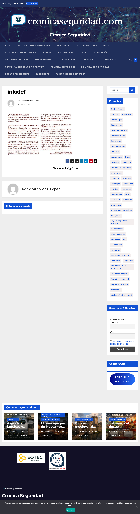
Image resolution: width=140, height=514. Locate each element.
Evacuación (128, 183)
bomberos (127, 114)
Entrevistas (66, 52)
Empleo (47, 52)
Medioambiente (118, 234)
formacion (126, 189)
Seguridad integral (119, 274)
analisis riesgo (117, 109)
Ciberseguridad (118, 136)
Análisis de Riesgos (117, 419)
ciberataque (116, 120)
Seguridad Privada (119, 284)
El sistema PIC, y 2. (63, 168)
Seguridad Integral (17, 74)
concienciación (118, 146)
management (117, 229)
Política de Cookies (62, 67)
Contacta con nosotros (21, 52)
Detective (126, 162)
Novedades (112, 60)
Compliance (116, 141)
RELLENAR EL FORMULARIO (122, 379)
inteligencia (116, 215)
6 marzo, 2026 (119, 431)
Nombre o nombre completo (118, 321)
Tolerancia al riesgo (119, 425)
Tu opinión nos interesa (70, 74)
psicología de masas (120, 255)
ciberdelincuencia (119, 130)
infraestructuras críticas (121, 210)
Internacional (44, 60)
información (116, 205)
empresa (115, 178)
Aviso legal (64, 45)
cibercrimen (116, 125)
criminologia (116, 157)
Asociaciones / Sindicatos (34, 45)
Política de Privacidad (95, 67)
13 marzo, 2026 (85, 431)
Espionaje (126, 178)
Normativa (115, 239)
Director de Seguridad (121, 167)
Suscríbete (42, 74)
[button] (130, 59)
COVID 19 (115, 151)
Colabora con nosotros (93, 45)
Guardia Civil (116, 194)
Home (8, 45)
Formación (101, 52)
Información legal (17, 60)
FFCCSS (83, 52)
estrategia (115, 183)
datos (127, 157)
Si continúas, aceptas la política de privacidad (122, 342)
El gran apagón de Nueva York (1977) (53, 426)
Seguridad (128, 260)
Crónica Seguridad (70, 35)
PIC (124, 239)
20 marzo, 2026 (51, 431)
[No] (136, 506)
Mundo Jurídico (68, 60)
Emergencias (116, 173)
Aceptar (70, 510)
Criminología (13, 419)
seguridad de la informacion (118, 267)
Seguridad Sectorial (50, 419)
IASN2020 (115, 199)
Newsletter (91, 60)
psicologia (115, 250)
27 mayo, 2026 (17, 431)
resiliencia (115, 260)
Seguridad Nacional (120, 279)
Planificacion (116, 244)
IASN (127, 194)
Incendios (127, 199)
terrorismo (116, 290)
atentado (115, 114)
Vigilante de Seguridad (121, 295)
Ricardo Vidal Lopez (31, 101)
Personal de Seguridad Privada (24, 67)
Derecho (115, 162)
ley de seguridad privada (119, 221)
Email (112, 332)
